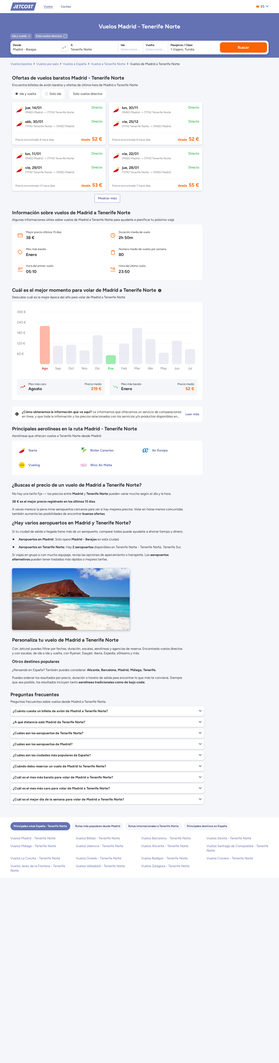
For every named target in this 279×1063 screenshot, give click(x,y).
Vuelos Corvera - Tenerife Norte (229, 858)
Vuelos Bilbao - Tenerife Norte (98, 838)
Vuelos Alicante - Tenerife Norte (165, 846)
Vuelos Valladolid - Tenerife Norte (100, 866)
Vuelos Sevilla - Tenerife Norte (228, 838)
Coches (66, 6)
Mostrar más (107, 198)
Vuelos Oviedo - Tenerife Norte (98, 858)
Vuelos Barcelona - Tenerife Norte (166, 838)
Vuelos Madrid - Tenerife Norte (33, 838)
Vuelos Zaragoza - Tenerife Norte (165, 866)
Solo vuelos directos (87, 94)
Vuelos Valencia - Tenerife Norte (99, 846)
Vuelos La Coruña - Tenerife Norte (35, 858)
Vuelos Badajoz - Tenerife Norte (164, 858)
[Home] (23, 6)
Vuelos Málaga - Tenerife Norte (33, 846)
